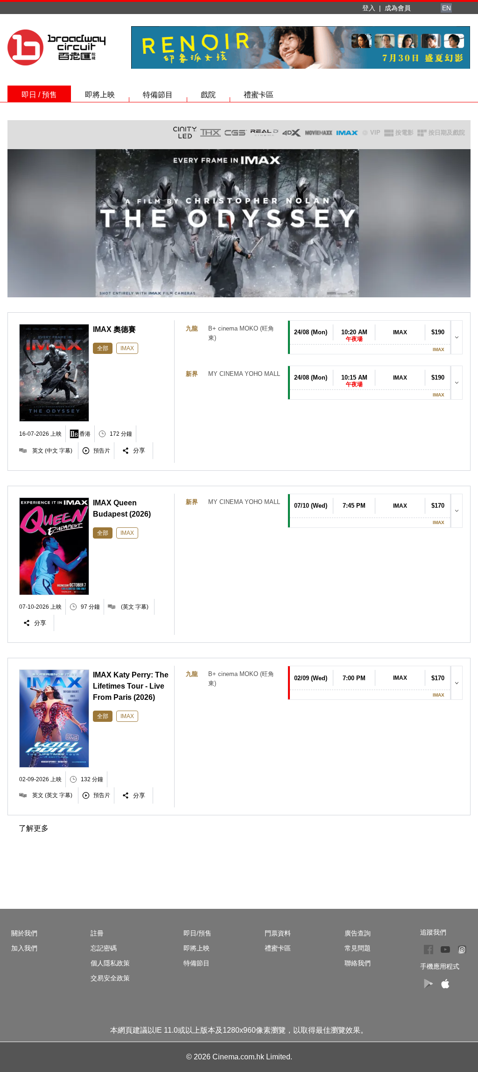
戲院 (208, 95)
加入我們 (24, 948)
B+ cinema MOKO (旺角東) (241, 333)
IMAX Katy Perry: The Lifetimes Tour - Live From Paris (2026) (131, 686)
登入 (368, 8)
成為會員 (398, 8)
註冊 (97, 933)
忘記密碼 (104, 948)
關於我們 (24, 933)
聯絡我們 (357, 963)
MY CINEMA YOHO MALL (244, 373)
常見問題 (357, 948)
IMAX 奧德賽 (114, 329)
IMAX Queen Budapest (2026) (122, 508)
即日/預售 (197, 933)
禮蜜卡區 (259, 95)
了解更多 (34, 828)
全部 (102, 348)
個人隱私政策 (110, 963)
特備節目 (158, 95)
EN (446, 8)
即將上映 (100, 95)
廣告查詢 (357, 933)
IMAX (127, 348)
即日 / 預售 (39, 95)
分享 (139, 450)
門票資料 (278, 933)
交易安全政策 (110, 978)
